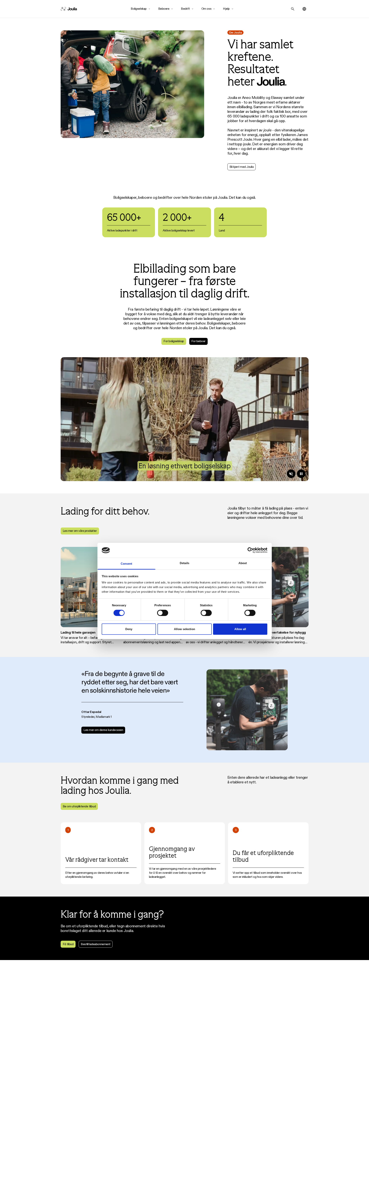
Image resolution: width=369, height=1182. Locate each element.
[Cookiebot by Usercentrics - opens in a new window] (250, 550)
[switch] (162, 613)
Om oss (206, 8)
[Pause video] (301, 473)
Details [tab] (184, 563)
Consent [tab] (126, 563)
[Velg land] (304, 9)
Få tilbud (68, 944)
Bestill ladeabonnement (95, 944)
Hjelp (226, 8)
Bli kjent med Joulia (242, 167)
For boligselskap (173, 341)
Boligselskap (138, 8)
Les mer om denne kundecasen (103, 730)
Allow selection (184, 629)
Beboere (163, 8)
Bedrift (185, 8)
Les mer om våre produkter (80, 531)
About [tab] (242, 563)
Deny (128, 629)
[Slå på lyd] (291, 473)
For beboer (198, 341)
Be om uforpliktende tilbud (79, 806)
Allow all (240, 629)
